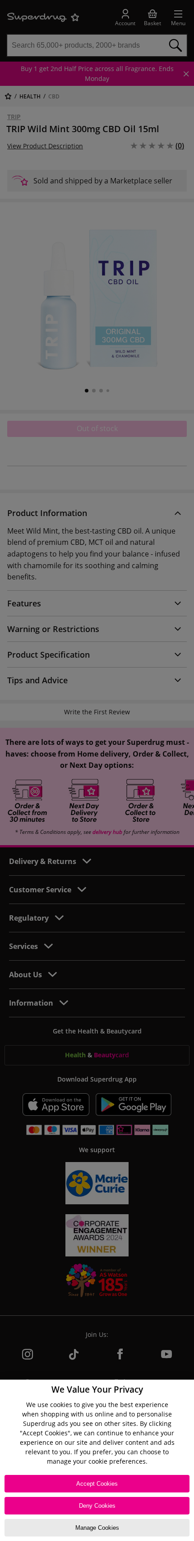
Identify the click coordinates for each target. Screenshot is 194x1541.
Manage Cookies (97, 1527)
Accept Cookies (97, 1483)
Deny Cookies (97, 1505)
